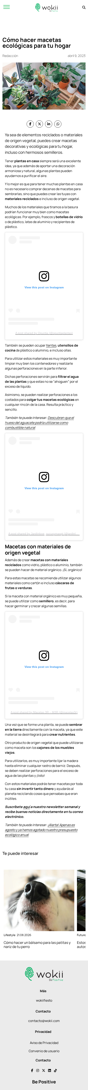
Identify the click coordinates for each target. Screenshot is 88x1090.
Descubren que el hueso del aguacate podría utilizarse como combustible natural (39, 422)
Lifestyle (9, 935)
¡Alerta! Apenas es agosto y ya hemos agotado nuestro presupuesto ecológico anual (41, 830)
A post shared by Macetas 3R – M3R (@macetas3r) (44, 712)
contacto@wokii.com (44, 1020)
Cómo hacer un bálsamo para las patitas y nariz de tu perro (37, 944)
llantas (51, 345)
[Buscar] (84, 7)
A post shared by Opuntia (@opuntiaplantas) (44, 333)
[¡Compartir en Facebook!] (30, 124)
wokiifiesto (44, 1000)
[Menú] (6, 7)
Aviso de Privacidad (44, 1042)
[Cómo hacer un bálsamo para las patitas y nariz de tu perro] (39, 900)
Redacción (10, 55)
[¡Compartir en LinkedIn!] (48, 124)
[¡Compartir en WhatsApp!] (57, 124)
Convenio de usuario (44, 1051)
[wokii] (46, 7)
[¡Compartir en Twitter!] (39, 124)
